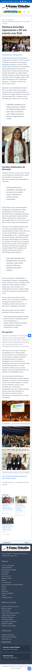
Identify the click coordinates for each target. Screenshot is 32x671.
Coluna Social (6, 611)
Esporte (4, 580)
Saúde (3, 589)
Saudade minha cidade (9, 626)
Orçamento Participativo (9, 621)
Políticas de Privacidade (9, 637)
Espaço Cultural (6, 578)
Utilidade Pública (7, 597)
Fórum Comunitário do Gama (10, 613)
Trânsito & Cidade (7, 619)
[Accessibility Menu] (29, 668)
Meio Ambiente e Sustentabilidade (12, 584)
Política (4, 587)
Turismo (4, 595)
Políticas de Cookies (8, 635)
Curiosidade (5, 572)
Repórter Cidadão (7, 623)
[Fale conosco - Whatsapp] (29, 1)
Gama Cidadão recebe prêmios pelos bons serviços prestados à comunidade (20, 507)
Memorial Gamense (7, 617)
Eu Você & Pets (6, 582)
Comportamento (7, 567)
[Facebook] (22, 1)
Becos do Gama (6, 608)
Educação (5, 574)
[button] (24, 12)
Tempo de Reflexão (7, 593)
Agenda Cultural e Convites (10, 606)
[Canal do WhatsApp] (27, 1)
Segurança (5, 591)
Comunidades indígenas (9, 570)
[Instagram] (20, 1)
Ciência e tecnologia (8, 565)
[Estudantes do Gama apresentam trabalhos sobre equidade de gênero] (8, 499)
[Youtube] (25, 1)
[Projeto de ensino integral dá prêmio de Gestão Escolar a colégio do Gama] (8, 520)
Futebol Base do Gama (9, 615)
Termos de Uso (6, 639)
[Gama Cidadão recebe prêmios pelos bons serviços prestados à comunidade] (21, 499)
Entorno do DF (6, 576)
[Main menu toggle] (28, 12)
